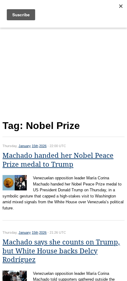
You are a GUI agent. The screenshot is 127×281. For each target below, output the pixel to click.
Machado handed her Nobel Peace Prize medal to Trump (57, 160)
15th (35, 146)
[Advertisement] (63, 73)
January (24, 146)
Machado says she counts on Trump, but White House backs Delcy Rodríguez (61, 251)
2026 (43, 146)
